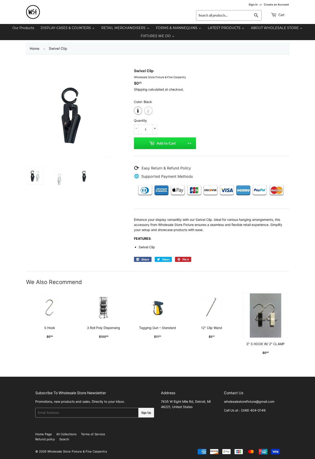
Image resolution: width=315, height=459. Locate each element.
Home (34, 48)
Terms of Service (93, 434)
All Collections (66, 434)
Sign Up (146, 413)
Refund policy (45, 439)
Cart (281, 15)
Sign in (253, 4)
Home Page (43, 434)
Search (64, 439)
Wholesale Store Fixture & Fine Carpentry (77, 451)
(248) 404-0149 (253, 410)
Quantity (140, 120)
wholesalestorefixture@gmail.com (249, 401)
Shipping (140, 89)
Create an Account (276, 4)
